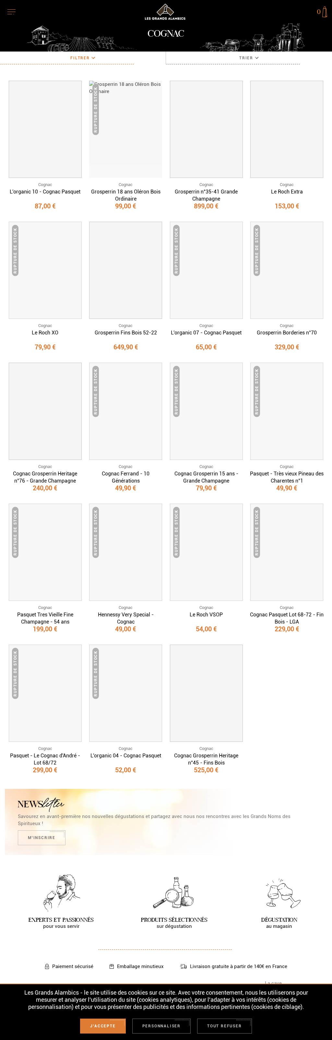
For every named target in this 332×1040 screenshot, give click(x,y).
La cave (273, 983)
